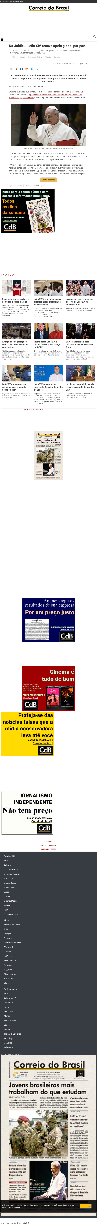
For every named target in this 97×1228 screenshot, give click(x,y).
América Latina (10, 989)
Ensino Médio (10, 887)
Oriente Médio (10, 901)
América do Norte (12, 924)
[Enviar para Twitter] (16, 69)
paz (42, 186)
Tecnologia (8, 1038)
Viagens (7, 983)
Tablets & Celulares (12, 1034)
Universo (8, 1043)
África (6, 920)
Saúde (7, 1025)
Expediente (48, 841)
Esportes (8, 938)
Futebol (7, 951)
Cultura (7, 865)
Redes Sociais (10, 1020)
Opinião (7, 896)
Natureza (8, 965)
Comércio (8, 1002)
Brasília (7, 993)
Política (7, 910)
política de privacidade (11, 1207)
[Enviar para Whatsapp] (37, 69)
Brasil (6, 860)
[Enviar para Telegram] (32, 69)
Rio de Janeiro (10, 974)
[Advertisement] (48, 24)
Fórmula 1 (8, 947)
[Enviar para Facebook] (21, 69)
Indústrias (8, 956)
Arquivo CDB (9, 856)
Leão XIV (36, 186)
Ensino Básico (10, 883)
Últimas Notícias (18, 57)
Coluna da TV (10, 998)
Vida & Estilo (9, 1047)
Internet (7, 1007)
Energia (7, 933)
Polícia (7, 905)
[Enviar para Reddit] (26, 69)
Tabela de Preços (48, 849)
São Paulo (8, 978)
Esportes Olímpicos (12, 942)
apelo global (18, 186)
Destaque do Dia (35, 57)
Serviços (7, 1029)
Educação (8, 878)
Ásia (6, 929)
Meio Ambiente (11, 960)
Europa (57, 57)
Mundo (48, 57)
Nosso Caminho (48, 845)
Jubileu (27, 186)
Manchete (8, 1011)
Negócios (8, 969)
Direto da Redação (12, 874)
